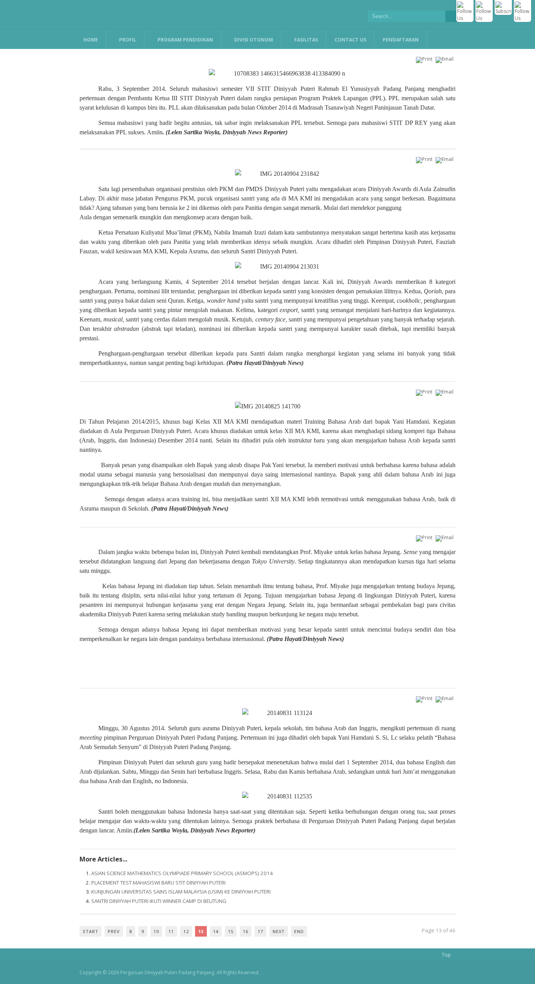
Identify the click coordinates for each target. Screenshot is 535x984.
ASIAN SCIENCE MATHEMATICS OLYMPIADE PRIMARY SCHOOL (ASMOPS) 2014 (182, 873)
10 (156, 931)
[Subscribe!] (503, 11)
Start (90, 931)
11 (171, 931)
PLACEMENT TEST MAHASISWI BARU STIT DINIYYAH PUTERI (158, 882)
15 (230, 931)
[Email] (445, 59)
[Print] (425, 59)
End (299, 931)
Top (446, 955)
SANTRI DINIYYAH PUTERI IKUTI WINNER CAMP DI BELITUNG (158, 901)
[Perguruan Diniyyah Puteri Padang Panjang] (158, 15)
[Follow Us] (465, 18)
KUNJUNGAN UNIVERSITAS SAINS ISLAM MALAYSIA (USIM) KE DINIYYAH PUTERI (181, 891)
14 (216, 931)
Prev (114, 931)
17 (260, 931)
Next (279, 931)
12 (186, 931)
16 (245, 931)
